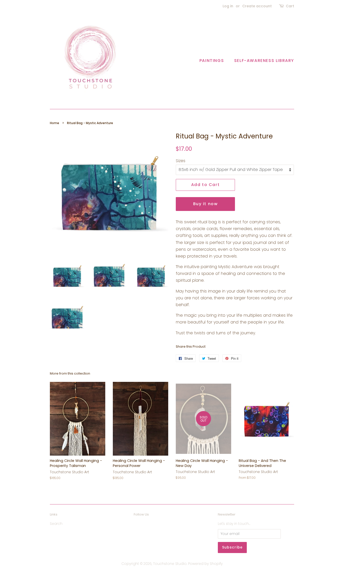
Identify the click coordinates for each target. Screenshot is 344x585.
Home (54, 123)
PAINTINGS (211, 60)
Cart (290, 6)
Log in (228, 6)
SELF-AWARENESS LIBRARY (264, 60)
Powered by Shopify (205, 563)
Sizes (180, 161)
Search (56, 523)
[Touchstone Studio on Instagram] (146, 525)
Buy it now (205, 204)
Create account (257, 6)
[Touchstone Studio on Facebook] (137, 525)
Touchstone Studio (170, 563)
